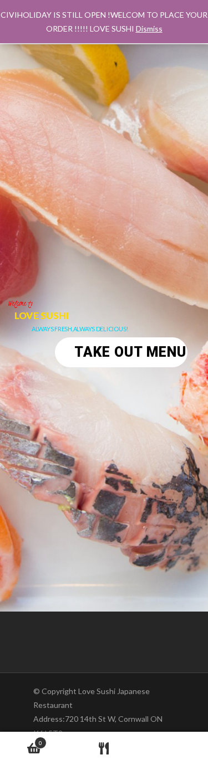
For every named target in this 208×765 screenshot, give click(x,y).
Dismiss (149, 28)
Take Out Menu (130, 352)
